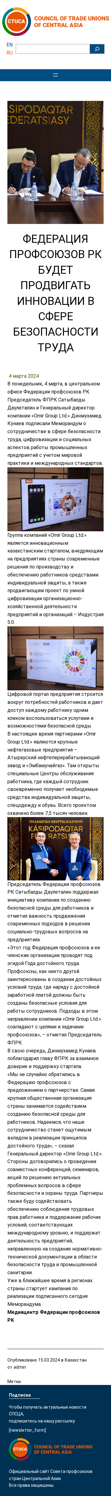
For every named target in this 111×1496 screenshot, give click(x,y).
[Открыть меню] (55, 75)
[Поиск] (97, 49)
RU (9, 53)
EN (9, 45)
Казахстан (76, 1360)
